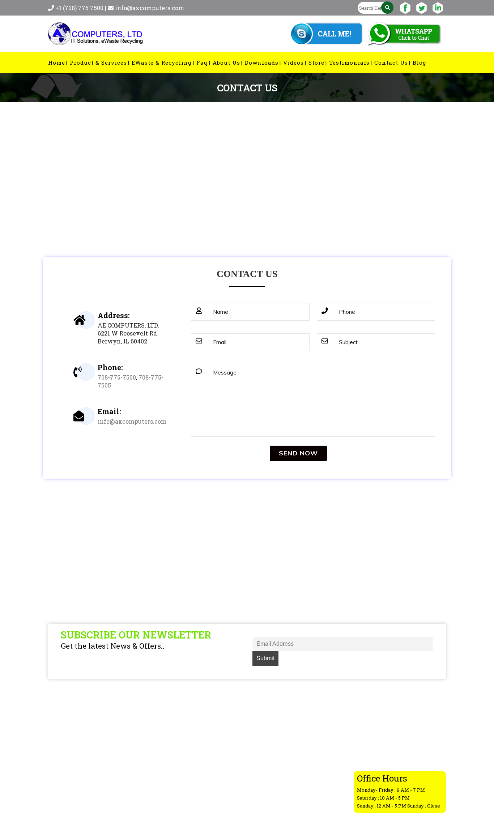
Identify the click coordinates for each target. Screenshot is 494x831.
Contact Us (276, 781)
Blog (267, 743)
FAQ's (268, 753)
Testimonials (279, 800)
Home (269, 715)
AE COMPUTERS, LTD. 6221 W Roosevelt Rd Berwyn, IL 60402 (128, 333)
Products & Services (288, 724)
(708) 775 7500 (399, 747)
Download (275, 771)
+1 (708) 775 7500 (80, 8)
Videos (270, 790)
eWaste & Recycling (288, 734)
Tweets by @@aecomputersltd (195, 715)
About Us (273, 762)
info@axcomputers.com (149, 8)
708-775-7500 (117, 377)
